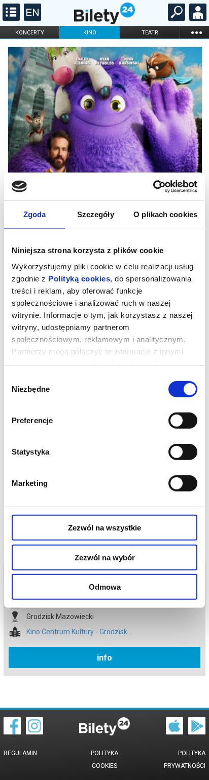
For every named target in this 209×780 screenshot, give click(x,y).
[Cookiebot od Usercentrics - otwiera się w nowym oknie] (153, 186)
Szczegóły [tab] (95, 214)
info (104, 658)
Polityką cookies (79, 278)
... (196, 32)
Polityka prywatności (184, 759)
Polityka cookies (104, 759)
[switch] (182, 421)
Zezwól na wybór (105, 557)
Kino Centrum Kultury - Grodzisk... (79, 632)
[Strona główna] (104, 22)
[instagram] (34, 732)
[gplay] (196, 732)
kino (89, 32)
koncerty (29, 32)
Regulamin (20, 753)
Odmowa (105, 587)
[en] (31, 18)
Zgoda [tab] (34, 214)
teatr (150, 32)
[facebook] (12, 732)
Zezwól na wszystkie (104, 527)
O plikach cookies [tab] (165, 214)
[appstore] (174, 732)
